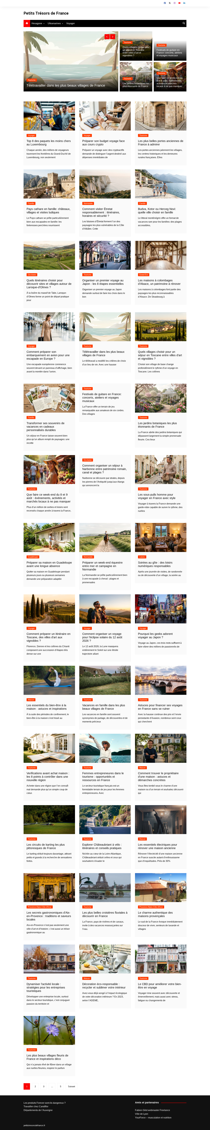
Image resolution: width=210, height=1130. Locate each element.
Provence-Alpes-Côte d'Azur (39, 907)
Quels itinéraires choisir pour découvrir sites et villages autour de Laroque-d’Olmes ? (49, 284)
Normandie (88, 203)
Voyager (70, 23)
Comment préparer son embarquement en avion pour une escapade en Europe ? (48, 355)
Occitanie (32, 275)
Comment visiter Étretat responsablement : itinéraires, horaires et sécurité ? (101, 212)
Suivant (71, 1086)
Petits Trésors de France (46, 13)
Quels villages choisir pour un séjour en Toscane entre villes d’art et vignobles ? (160, 355)
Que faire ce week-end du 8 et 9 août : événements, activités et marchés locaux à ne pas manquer (49, 498)
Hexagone (37, 23)
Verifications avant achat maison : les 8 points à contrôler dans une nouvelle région (48, 777)
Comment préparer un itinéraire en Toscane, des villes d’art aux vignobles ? (48, 637)
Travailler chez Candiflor (36, 1106)
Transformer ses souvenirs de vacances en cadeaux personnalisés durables (45, 427)
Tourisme (47, 76)
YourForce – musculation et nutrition (153, 1117)
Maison (31, 700)
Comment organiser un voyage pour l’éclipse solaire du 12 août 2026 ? (102, 637)
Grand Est (143, 275)
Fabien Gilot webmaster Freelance (152, 1110)
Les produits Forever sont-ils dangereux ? (45, 1103)
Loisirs (142, 557)
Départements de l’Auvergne (38, 1110)
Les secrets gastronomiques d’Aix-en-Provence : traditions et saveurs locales (49, 916)
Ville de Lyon (141, 1114)
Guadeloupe (33, 557)
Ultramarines (54, 23)
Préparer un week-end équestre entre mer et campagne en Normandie (102, 566)
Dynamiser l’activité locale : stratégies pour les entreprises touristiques (46, 987)
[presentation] (107, 36)
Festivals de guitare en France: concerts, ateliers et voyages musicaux (169, 53)
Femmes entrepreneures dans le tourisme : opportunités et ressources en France (103, 777)
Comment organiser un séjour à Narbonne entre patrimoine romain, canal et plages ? (104, 469)
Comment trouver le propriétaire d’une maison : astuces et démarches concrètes (158, 777)
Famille (31, 203)
